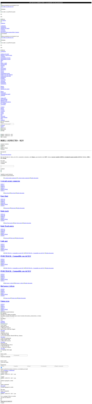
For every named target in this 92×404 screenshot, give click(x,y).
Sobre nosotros (8, 32)
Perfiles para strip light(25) (7, 74)
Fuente (2, 112)
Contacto (17, 32)
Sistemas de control (5, 28)
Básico (2, 91)
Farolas (2, 72)
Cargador (3, 111)
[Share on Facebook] (1, 170)
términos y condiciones (9, 370)
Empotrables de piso (5, 73)
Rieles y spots (4, 63)
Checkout (3, 392)
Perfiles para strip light (6, 76)
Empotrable (3, 82)
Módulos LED (4, 100)
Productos (3, 23)
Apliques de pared (5, 54)
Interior (2, 86)
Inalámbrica (3, 77)
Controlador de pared (5, 94)
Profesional (3, 92)
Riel (1, 114)
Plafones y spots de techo (6, 55)
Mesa (2, 60)
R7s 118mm (3, 103)
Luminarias (3, 25)
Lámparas (3, 29)
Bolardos (3, 65)
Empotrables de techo (5, 57)
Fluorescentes (4, 64)
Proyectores (3, 68)
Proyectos (3, 32)
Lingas (2, 113)
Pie (1, 61)
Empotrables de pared (5, 59)
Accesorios (3, 31)
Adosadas (3, 81)
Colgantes (3, 56)
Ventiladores (3, 27)
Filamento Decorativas (6, 101)
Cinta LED (3, 79)
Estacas (2, 70)
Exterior (2, 87)
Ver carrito (3, 385)
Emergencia (3, 69)
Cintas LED (3, 98)
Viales (2, 67)
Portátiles (3, 78)
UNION (2, 107)
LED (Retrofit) (4, 99)
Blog (13, 32)
